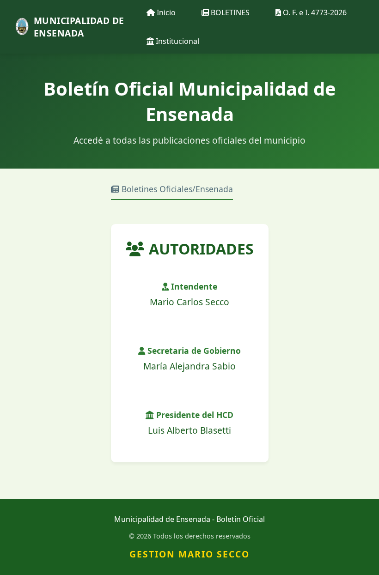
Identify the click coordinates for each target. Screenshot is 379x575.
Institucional (176, 41)
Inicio (165, 12)
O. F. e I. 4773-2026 (314, 12)
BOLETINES (229, 12)
